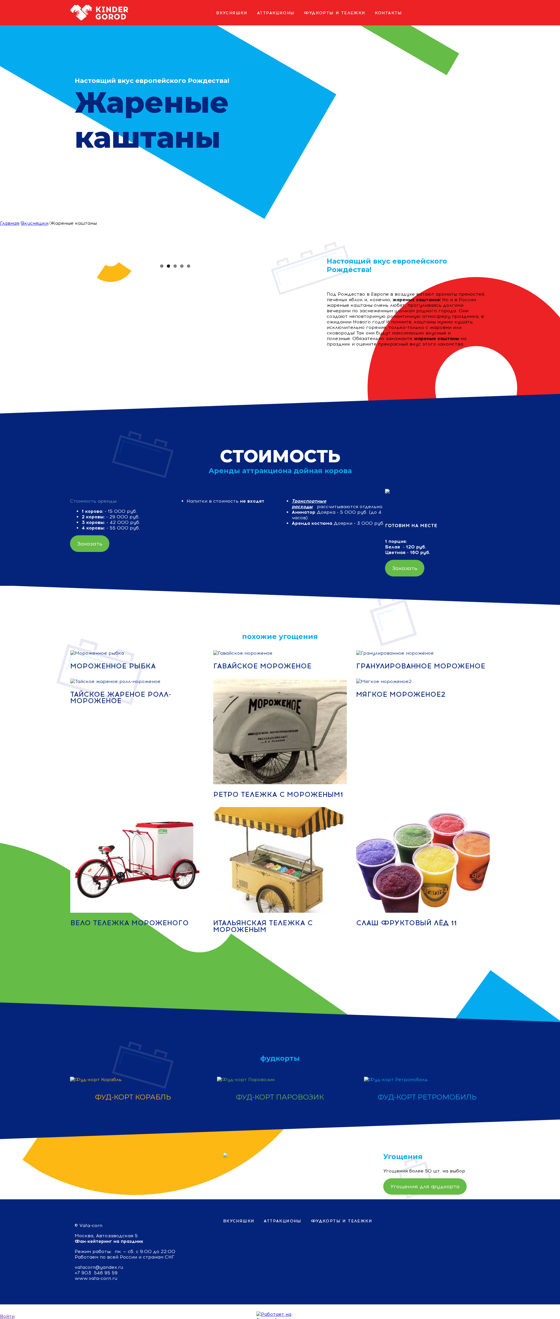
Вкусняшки (232, 13)
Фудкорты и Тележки (334, 13)
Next (283, 258)
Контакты (388, 13)
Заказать (89, 544)
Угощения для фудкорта (425, 1186)
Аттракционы (276, 13)
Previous (67, 258)
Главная (9, 223)
